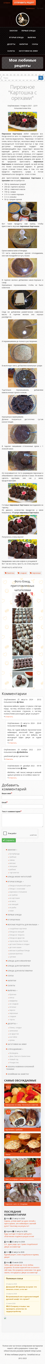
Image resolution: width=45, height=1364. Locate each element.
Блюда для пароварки (19, 966)
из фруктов (14, 1034)
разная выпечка (15, 953)
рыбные (12, 869)
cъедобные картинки (18, 928)
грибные (12, 857)
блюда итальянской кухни (20, 885)
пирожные (36, 573)
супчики (12, 957)
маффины (13, 1001)
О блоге (7, 3)
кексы (11, 997)
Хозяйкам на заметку (18, 1074)
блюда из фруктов (16, 938)
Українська (30, 8)
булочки (12, 994)
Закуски (13, 31)
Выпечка (32, 37)
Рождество (14, 1062)
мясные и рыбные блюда (19, 950)
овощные (13, 866)
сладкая (23, 573)
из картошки (14, 898)
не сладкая (13, 1004)
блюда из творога (16, 935)
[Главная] (22, 19)
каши (11, 910)
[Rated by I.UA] (22, 1323)
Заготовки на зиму (28, 51)
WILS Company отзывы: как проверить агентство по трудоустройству (18, 1308)
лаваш (12, 860)
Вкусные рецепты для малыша (23, 924)
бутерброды (14, 854)
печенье (12, 1007)
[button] (22, 600)
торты (12, 1019)
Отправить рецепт (24, 2)
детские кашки (15, 947)
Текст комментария (11, 811)
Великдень (13, 1053)
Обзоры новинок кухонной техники (20, 1067)
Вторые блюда (16, 37)
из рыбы (12, 907)
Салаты (11, 51)
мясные (12, 863)
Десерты (11, 44)
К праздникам (15, 1049)
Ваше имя (6, 793)
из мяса (12, 901)
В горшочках (14, 919)
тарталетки (14, 872)
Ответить (9, 717)
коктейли (13, 1037)
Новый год (13, 1059)
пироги (12, 1010)
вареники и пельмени (18, 892)
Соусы (35, 44)
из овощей (13, 904)
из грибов (13, 895)
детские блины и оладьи (19, 944)
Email (4, 802)
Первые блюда (28, 31)
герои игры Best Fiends (18, 941)
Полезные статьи (14, 1279)
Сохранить (9, 840)
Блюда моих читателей (19, 876)
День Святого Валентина (19, 1056)
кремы (12, 1040)
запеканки (13, 1031)
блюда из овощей (16, 932)
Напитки (23, 44)
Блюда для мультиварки (20, 971)
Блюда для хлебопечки (19, 961)
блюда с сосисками (17, 889)
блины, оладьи (15, 1027)
